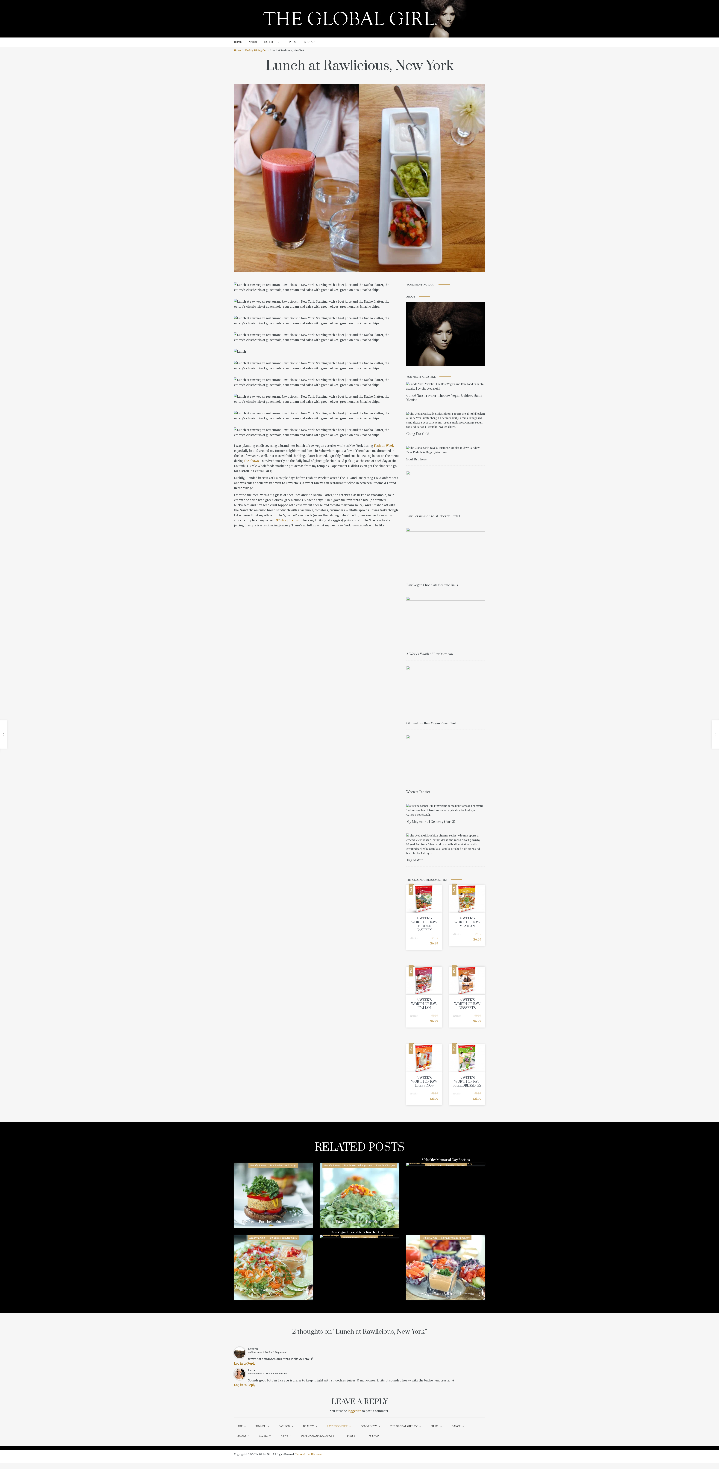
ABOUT (252, 42)
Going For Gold (417, 434)
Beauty (308, 1426)
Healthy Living (258, 1165)
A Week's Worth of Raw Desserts (467, 1004)
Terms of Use (302, 1454)
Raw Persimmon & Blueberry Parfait (433, 516)
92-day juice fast (288, 520)
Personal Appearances (317, 1435)
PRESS (293, 42)
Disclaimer (316, 1454)
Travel (261, 1426)
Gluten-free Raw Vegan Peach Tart (431, 723)
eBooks (414, 938)
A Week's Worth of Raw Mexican (429, 654)
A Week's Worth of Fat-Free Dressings (467, 1082)
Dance (456, 1426)
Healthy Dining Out (255, 50)
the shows (251, 461)
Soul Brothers (416, 459)
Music (263, 1435)
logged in (354, 1411)
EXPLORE (270, 42)
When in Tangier (418, 792)
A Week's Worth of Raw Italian (424, 1004)
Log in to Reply (244, 1363)
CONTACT (310, 42)
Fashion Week (384, 445)
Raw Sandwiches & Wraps (283, 1165)
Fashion (284, 1426)
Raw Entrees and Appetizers (358, 1165)
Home (237, 50)
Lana (251, 1370)
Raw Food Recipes (385, 1165)
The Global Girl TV (404, 1426)
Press (351, 1435)
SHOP (375, 1435)
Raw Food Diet (337, 1426)
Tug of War (414, 860)
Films (435, 1426)
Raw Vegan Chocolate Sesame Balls (432, 585)
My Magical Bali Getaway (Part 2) (430, 822)
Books (241, 1435)
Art (239, 1426)
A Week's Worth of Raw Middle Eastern (424, 924)
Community (369, 1426)
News (284, 1435)
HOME (238, 42)
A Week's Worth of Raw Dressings (424, 1082)
